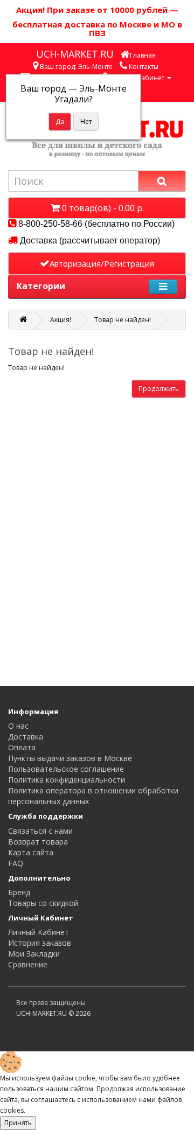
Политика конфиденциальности (66, 780)
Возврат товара (38, 841)
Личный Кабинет (38, 932)
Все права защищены (51, 1002)
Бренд (19, 892)
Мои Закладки (34, 953)
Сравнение (27, 964)
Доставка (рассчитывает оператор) (89, 240)
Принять (18, 1122)
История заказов (39, 943)
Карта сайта (30, 852)
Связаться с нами (40, 831)
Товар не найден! (122, 319)
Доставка (25, 736)
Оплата (22, 747)
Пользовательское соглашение (66, 769)
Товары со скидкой (43, 903)
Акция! (60, 319)
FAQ (15, 863)
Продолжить (158, 388)
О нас (18, 726)
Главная (143, 55)
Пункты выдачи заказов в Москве (70, 758)
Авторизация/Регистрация (102, 263)
